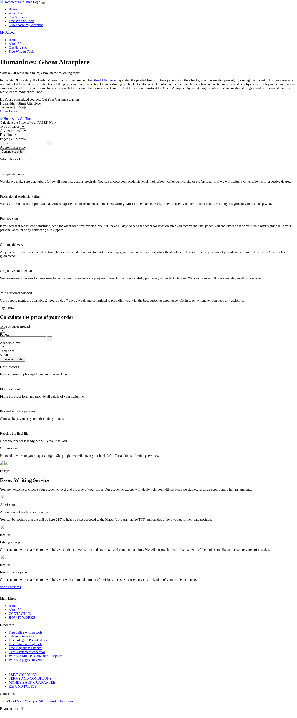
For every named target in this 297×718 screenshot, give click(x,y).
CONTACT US (20, 613)
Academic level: (11, 343)
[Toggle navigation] (43, 3)
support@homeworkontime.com (50, 701)
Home (13, 9)
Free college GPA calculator (28, 640)
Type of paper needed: (15, 326)
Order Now (17, 25)
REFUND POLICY (23, 686)
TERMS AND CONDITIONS (30, 678)
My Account (34, 25)
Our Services (18, 17)
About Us (15, 13)
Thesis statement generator (27, 652)
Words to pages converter (26, 660)
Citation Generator (21, 636)
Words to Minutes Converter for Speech (36, 656)
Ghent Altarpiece (104, 80)
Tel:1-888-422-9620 (14, 701)
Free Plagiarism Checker (25, 648)
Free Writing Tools (21, 21)
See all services (10, 587)
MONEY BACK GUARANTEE (32, 682)
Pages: (4, 334)
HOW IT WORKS (22, 617)
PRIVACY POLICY (23, 674)
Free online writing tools (25, 632)
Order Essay (8, 111)
